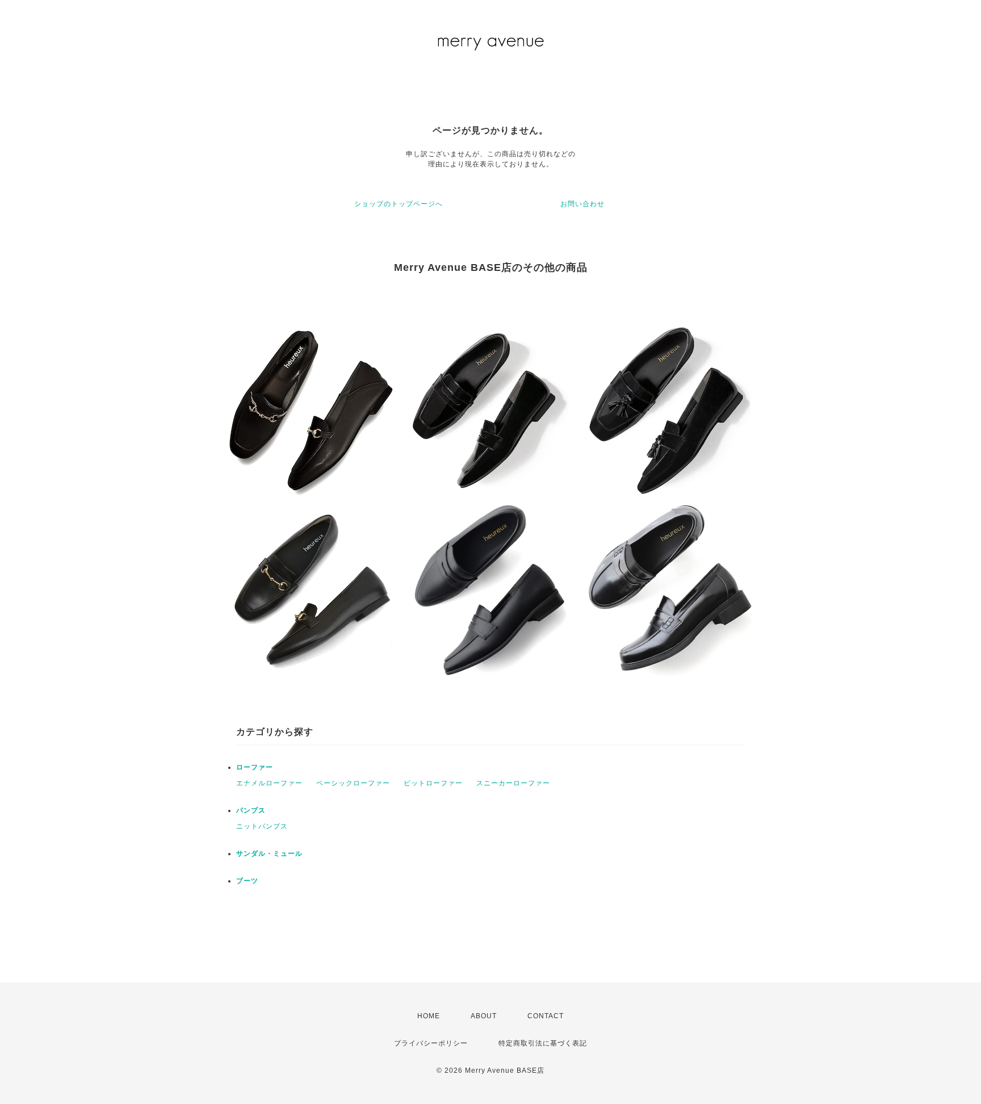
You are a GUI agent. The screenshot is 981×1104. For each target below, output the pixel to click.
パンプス (251, 810)
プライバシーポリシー (431, 1043)
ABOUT (484, 1016)
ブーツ (247, 881)
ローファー (254, 767)
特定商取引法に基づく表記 (542, 1043)
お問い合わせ (582, 204)
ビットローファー (433, 783)
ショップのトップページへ (398, 204)
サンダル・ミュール (269, 854)
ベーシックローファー (353, 783)
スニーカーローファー (513, 783)
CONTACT (545, 1016)
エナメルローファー (269, 783)
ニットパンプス (262, 826)
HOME (428, 1016)
